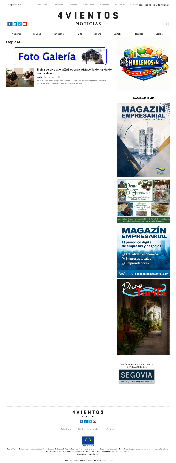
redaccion (42, 77)
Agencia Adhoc (107, 460)
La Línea (37, 34)
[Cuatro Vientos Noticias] (88, 18)
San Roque (59, 34)
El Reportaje (73, 5)
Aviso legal (66, 429)
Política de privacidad (88, 429)
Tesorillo (139, 34)
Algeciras (16, 34)
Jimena (97, 34)
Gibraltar (160, 34)
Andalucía (42, 5)
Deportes (104, 5)
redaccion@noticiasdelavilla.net (154, 5)
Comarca (134, 5)
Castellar (118, 34)
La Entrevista (57, 5)
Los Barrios (120, 5)
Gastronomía (89, 5)
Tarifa (79, 34)
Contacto (110, 429)
